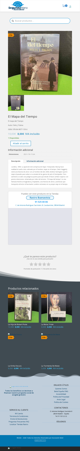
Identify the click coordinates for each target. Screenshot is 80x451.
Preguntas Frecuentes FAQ (19, 422)
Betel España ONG (61, 391)
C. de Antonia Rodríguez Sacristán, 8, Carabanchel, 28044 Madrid (40, 205)
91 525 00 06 (40, 202)
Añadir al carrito (21, 143)
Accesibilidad (61, 394)
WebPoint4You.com (40, 440)
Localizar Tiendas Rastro (19, 424)
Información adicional (35, 161)
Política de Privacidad (61, 397)
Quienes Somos (61, 389)
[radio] (31, 264)
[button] (41, 224)
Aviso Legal (61, 399)
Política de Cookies (61, 402)
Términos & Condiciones (19, 416)
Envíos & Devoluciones (18, 419)
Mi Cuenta (19, 413)
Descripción (15, 161)
